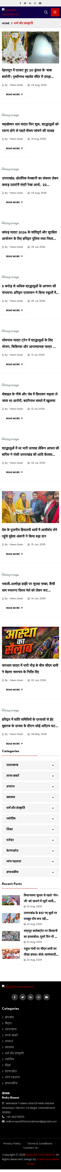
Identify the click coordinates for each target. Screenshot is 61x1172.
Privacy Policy (12, 1143)
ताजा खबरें (12, 776)
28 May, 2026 (39, 734)
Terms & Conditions (39, 1143)
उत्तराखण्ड (12, 765)
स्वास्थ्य (10, 797)
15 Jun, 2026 (38, 544)
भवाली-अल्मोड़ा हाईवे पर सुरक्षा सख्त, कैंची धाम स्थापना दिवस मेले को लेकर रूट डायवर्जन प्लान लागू (28, 588)
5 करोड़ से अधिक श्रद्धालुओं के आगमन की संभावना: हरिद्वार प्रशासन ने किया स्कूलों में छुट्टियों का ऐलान (29, 290)
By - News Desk (14, 85)
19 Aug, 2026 (38, 138)
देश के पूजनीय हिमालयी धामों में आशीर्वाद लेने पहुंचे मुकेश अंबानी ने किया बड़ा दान (29, 533)
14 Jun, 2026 (38, 598)
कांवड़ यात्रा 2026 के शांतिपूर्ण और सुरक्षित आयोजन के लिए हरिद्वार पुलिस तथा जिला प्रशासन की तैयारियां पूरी (29, 236)
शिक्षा (9, 829)
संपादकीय (12, 872)
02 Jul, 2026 (38, 462)
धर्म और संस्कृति (15, 808)
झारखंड (9, 1017)
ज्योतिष (11, 818)
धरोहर (10, 840)
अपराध (10, 786)
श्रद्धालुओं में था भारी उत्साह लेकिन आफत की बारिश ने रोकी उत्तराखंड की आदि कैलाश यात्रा (30, 452)
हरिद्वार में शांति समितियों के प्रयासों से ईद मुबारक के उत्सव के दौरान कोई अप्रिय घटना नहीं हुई (30, 724)
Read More (13, 94)
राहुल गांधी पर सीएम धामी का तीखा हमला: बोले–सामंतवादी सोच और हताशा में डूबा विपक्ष (40, 954)
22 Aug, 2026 (39, 85)
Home (5, 23)
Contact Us (30, 1148)
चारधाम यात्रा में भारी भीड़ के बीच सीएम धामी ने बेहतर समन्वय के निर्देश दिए (30, 669)
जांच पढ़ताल (13, 861)
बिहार (8, 1023)
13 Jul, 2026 (38, 354)
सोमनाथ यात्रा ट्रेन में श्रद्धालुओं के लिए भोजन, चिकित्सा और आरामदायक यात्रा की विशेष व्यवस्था (29, 344)
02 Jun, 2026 (38, 680)
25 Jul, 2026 (38, 247)
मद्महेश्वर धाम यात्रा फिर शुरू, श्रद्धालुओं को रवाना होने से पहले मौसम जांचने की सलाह (30, 128)
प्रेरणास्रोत (12, 851)
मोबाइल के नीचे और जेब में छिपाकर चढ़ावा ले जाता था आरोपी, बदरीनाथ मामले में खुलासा (29, 398)
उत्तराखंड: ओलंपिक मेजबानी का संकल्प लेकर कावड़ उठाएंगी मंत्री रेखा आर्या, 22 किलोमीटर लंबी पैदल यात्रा (30, 182)
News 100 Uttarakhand (40, 1155)
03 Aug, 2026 (39, 193)
